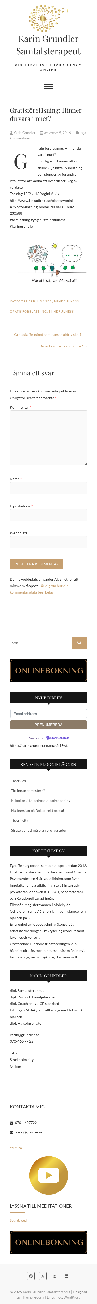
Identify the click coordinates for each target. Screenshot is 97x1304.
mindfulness (61, 311)
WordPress (72, 1297)
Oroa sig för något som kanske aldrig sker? (45, 334)
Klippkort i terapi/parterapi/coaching (40, 800)
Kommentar (21, 407)
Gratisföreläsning (28, 311)
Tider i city (19, 820)
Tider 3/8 (18, 781)
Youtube (16, 1148)
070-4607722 (25, 1123)
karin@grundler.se (28, 1132)
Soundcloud (18, 1220)
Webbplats (18, 533)
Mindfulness (66, 301)
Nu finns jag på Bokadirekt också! (37, 810)
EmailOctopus (59, 738)
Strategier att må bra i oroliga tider (38, 830)
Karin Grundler (24, 133)
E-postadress (21, 506)
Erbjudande (40, 301)
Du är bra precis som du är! (63, 346)
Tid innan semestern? (28, 790)
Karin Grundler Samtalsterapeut (48, 44)
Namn (16, 479)
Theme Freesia (33, 1297)
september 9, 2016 (57, 133)
